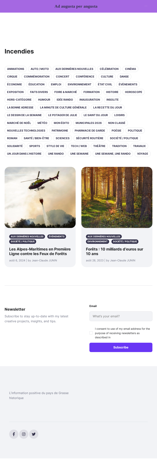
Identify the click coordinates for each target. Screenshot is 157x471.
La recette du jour (107, 107)
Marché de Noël (19, 122)
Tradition (119, 146)
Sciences (63, 138)
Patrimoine (60, 130)
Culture (107, 76)
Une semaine (79, 153)
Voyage (142, 153)
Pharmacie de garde (90, 130)
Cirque (12, 76)
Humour (44, 99)
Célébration (109, 68)
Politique (135, 130)
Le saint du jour (96, 115)
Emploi (56, 84)
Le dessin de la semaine (24, 115)
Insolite (112, 99)
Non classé (116, 122)
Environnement (79, 84)
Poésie (116, 130)
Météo (42, 122)
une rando (56, 153)
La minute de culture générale (63, 107)
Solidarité (15, 146)
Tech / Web (79, 146)
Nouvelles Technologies (26, 130)
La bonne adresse (20, 107)
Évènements (128, 84)
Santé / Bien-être (36, 138)
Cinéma (130, 68)
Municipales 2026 (89, 122)
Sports (34, 146)
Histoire (112, 92)
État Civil (105, 84)
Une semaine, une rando (113, 153)
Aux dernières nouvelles (74, 68)
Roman (12, 138)
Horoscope (133, 92)
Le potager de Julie (62, 115)
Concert (62, 76)
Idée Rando (65, 99)
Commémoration (36, 76)
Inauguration (89, 99)
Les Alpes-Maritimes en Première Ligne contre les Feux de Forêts (40, 251)
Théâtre (99, 146)
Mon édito (61, 122)
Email (93, 306)
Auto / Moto (40, 68)
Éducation (36, 84)
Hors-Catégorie (19, 99)
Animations (15, 68)
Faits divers (39, 92)
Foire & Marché (65, 92)
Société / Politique (124, 138)
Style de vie (55, 146)
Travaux (139, 146)
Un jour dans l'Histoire (24, 153)
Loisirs (119, 115)
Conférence (85, 76)
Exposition (15, 92)
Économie (14, 84)
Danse (124, 76)
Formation (91, 92)
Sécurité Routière (89, 138)
